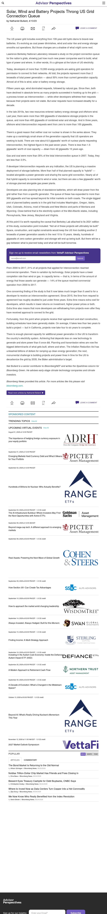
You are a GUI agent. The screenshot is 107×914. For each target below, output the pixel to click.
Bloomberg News (30, 768)
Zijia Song (14, 791)
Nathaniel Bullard (19, 20)
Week (83, 754)
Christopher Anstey (17, 784)
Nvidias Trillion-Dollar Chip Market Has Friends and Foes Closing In (43, 773)
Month (89, 754)
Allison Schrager (16, 768)
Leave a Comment (88, 28)
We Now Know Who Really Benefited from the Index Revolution (41, 796)
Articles (15, 760)
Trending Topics (19, 421)
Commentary (30, 760)
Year (96, 754)
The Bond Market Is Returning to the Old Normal (33, 765)
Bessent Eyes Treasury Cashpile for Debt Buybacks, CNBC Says (42, 780)
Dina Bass (14, 776)
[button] (12, 28)
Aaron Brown (15, 799)
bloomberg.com (15, 385)
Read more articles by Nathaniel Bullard (25, 392)
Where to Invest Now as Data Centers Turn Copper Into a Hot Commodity (46, 788)
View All (34, 421)
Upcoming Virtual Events (25, 427)
